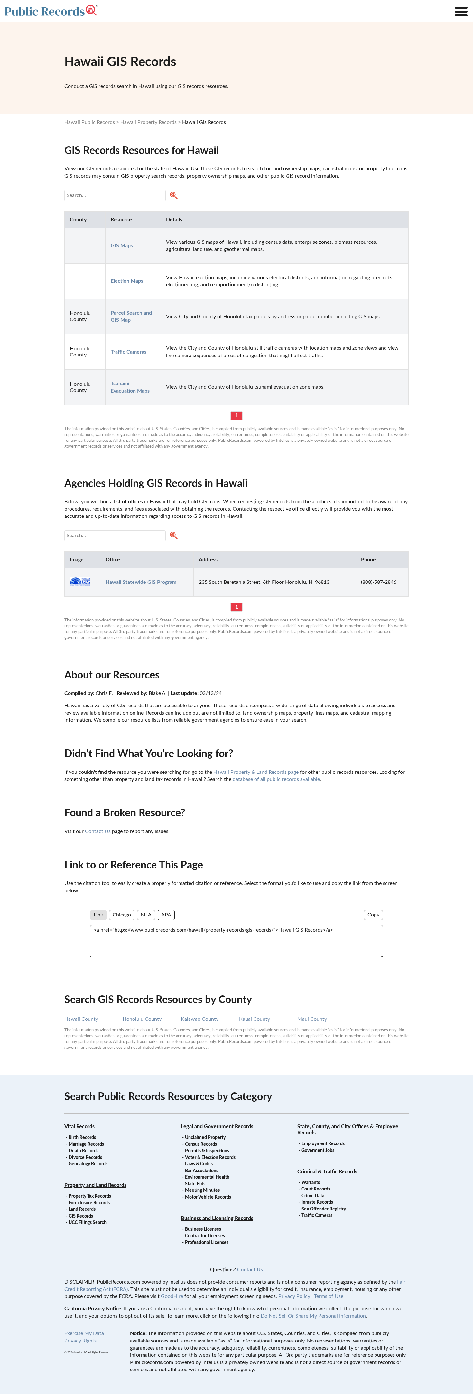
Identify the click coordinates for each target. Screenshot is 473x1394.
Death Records (83, 1151)
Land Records (82, 1209)
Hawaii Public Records (89, 122)
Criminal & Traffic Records (327, 1171)
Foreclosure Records (89, 1203)
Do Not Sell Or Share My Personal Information (313, 1316)
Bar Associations (201, 1171)
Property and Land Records (95, 1185)
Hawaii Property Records (148, 122)
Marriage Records (86, 1144)
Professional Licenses (206, 1242)
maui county (312, 1019)
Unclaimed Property (205, 1137)
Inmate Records (317, 1202)
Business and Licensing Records (217, 1218)
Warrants (310, 1183)
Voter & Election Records (210, 1157)
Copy (373, 914)
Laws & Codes (199, 1164)
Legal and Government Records (217, 1126)
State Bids (195, 1184)
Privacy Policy (294, 1296)
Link (98, 914)
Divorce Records (85, 1157)
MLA (146, 914)
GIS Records (81, 1216)
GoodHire (172, 1296)
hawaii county (81, 1019)
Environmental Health (207, 1177)
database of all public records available (276, 779)
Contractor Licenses (205, 1236)
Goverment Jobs (317, 1150)
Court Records (315, 1189)
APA (166, 914)
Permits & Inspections (207, 1151)
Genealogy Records (88, 1164)
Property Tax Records (90, 1196)
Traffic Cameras (316, 1215)
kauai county (254, 1019)
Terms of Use (328, 1296)
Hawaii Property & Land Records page (256, 772)
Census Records (201, 1144)
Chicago (122, 914)
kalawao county (199, 1019)
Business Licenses (203, 1229)
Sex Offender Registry (323, 1209)
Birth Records (82, 1137)
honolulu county (142, 1019)
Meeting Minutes (202, 1190)
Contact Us (98, 831)
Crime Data (312, 1196)
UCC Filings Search (88, 1222)
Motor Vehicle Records (208, 1197)
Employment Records (323, 1144)
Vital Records (79, 1126)
